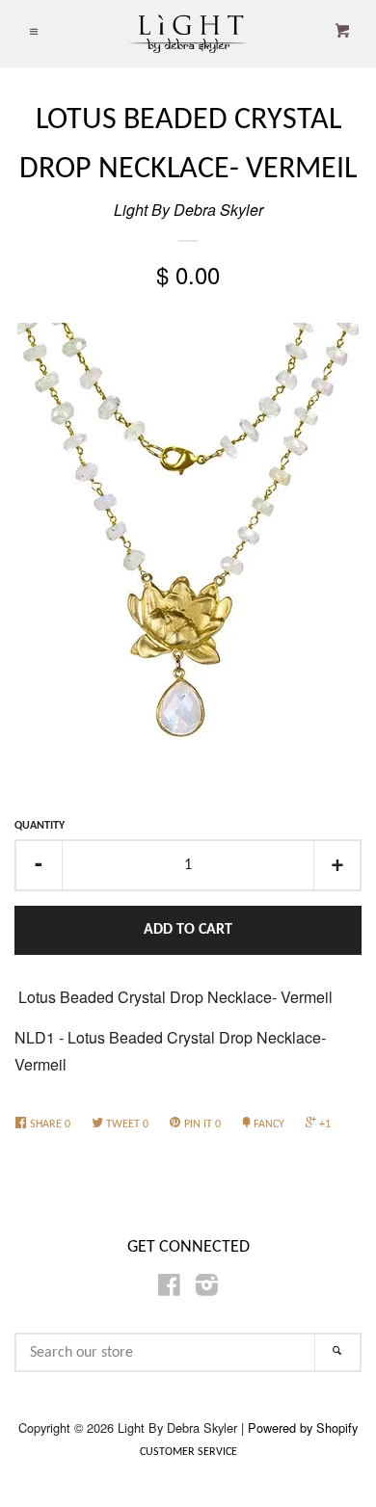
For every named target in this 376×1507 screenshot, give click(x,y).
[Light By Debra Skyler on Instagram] (207, 1288)
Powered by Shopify (303, 1427)
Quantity (39, 826)
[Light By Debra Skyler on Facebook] (169, 1288)
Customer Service (188, 1452)
